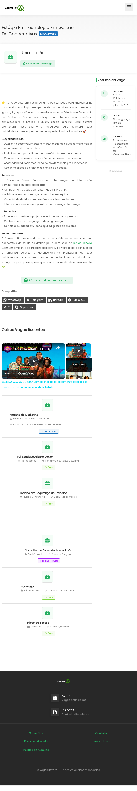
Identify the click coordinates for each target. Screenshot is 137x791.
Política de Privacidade (36, 741)
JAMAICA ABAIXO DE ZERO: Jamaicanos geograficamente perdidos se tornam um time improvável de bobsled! (33, 349)
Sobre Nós (36, 733)
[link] (7, 349)
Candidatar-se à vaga (39, 63)
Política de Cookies (36, 750)
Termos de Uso (101, 741)
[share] (58, 347)
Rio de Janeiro (82, 243)
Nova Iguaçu (121, 119)
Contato (101, 733)
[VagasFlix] (14, 8)
